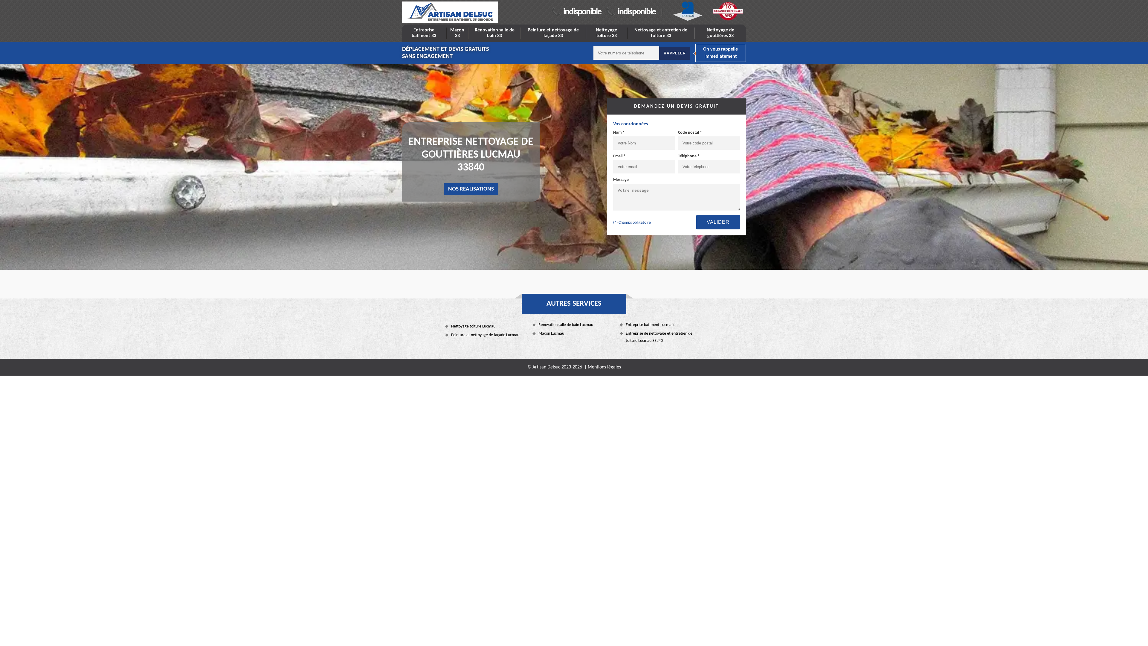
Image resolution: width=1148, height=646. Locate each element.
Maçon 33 (457, 33)
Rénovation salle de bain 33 (495, 33)
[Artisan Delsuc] (450, 12)
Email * (619, 156)
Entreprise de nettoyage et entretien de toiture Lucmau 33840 (659, 337)
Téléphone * (689, 156)
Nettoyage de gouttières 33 (720, 33)
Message (621, 180)
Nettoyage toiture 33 (606, 33)
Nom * (619, 132)
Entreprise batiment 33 (424, 33)
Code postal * (690, 132)
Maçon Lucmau (551, 333)
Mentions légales (604, 367)
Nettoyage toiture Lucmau (473, 326)
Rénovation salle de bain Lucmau (565, 325)
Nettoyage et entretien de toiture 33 (660, 33)
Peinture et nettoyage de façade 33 (553, 33)
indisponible (582, 12)
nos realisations (471, 189)
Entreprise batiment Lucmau (650, 325)
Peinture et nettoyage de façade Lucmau (485, 335)
